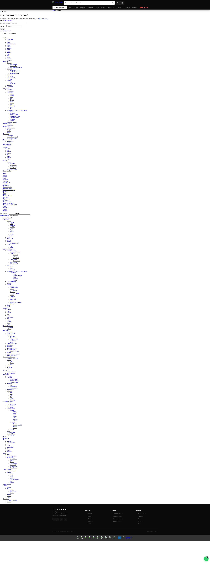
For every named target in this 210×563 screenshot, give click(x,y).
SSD (11, 79)
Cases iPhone (10, 91)
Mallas (8, 454)
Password (3, 26)
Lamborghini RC (17, 425)
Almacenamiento (11, 77)
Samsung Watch (14, 466)
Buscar (18, 213)
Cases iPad (9, 89)
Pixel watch (13, 465)
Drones (8, 431)
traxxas (15, 428)
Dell (11, 395)
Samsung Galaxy (11, 43)
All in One (12, 83)
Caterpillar (9, 60)
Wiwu (11, 97)
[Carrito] (122, 3)
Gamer (5, 370)
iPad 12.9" (16, 258)
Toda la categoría (7, 218)
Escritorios (12, 292)
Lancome (12, 478)
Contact (5, 184)
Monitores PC (10, 141)
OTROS (9, 284)
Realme (8, 42)
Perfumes (134, 7)
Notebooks (90, 7)
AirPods (103, 7)
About (5, 175)
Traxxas (9, 151)
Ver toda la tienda (117, 521)
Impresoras (9, 74)
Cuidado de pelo (11, 471)
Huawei (9, 312)
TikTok (140, 524)
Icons (4, 193)
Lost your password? (5, 30)
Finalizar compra (7, 188)
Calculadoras (13, 286)
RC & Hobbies (126, 7)
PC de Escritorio (11, 373)
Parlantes (5, 439)
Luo (8, 318)
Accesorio (9, 403)
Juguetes (5, 147)
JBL (11, 98)
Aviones (12, 407)
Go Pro (12, 363)
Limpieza (12, 296)
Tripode (9, 305)
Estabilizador (10, 345)
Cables (8, 265)
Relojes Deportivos (11, 456)
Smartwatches (6, 123)
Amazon (9, 487)
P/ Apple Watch (14, 114)
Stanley (15, 290)
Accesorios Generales (9, 249)
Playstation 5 (13, 166)
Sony (11, 107)
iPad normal (13, 491)
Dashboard (6, 185)
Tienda (69, 7)
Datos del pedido (7, 187)
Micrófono (9, 367)
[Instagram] (57, 519)
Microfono (9, 283)
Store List (5, 207)
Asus (11, 394)
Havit (14, 277)
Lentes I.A (6, 438)
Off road (12, 410)
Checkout (5, 179)
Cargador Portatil (14, 117)
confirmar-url (6, 182)
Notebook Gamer (11, 371)
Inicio (53, 10)
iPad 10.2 (15, 255)
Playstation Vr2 (14, 339)
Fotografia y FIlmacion (9, 357)
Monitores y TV (7, 140)
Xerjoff (12, 482)
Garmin (12, 460)
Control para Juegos (12, 138)
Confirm (5, 181)
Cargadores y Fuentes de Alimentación (17, 110)
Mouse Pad (13, 299)
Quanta (8, 320)
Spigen (11, 303)
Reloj (4, 453)
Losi (14, 417)
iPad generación (11, 128)
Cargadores (13, 272)
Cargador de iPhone (15, 116)
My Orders (6, 200)
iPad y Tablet (6, 126)
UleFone (9, 58)
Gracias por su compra (9, 190)
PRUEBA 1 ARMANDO (10, 204)
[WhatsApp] (65, 519)
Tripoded (9, 369)
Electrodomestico (7, 144)
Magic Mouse (13, 262)
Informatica (6, 374)
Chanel (12, 473)
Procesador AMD (14, 380)
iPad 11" (15, 256)
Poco (8, 55)
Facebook (140, 518)
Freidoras (9, 329)
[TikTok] (61, 519)
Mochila (12, 298)
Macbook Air (13, 64)
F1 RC (8, 156)
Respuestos (13, 404)
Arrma (8, 148)
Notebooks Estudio (15, 70)
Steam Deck (13, 168)
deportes (12, 289)
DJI (11, 361)
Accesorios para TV (12, 122)
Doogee (12, 222)
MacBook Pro (13, 388)
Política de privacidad (8, 203)
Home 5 (5, 191)
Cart (4, 178)
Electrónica (6, 134)
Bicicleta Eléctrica (14, 351)
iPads (97, 7)
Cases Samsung (14, 287)
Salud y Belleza (7, 171)
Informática (6, 61)
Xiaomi (8, 40)
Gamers (5, 160)
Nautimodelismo (11, 434)
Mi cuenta (5, 197)
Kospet (12, 462)
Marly (11, 481)
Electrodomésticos (8, 326)
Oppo (8, 54)
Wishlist (5, 210)
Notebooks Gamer (14, 73)
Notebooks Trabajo (15, 72)
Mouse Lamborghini (12, 348)
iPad (8, 488)
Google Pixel (10, 235)
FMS (8, 154)
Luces (8, 366)
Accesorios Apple (11, 250)
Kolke (11, 101)
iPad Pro (9, 131)
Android (9, 221)
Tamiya (15, 426)
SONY (8, 450)
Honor (8, 51)
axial (8, 150)
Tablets (8, 132)
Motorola (9, 48)
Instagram (140, 521)
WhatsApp (140, 516)
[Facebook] (54, 519)
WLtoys (9, 153)
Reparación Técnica (117, 518)
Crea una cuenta (8, 20)
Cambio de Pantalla (118, 513)
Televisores (9, 142)
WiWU (8, 306)
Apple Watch (110, 7)
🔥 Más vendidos (144, 7)
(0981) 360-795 (141, 513)
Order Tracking (7, 201)
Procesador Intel (14, 382)
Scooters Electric (11, 349)
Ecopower (9, 441)
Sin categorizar (7, 484)
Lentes (5, 437)
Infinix (8, 49)
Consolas (118, 7)
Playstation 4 (13, 165)
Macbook (9, 63)
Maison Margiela (14, 479)
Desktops (9, 80)
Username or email (5, 23)
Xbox (11, 342)
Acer (11, 392)
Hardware (9, 377)
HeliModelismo (11, 432)
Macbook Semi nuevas (16, 67)
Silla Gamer (16, 293)
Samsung (12, 106)
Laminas (12, 295)
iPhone (11, 111)
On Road (12, 422)
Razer (11, 104)
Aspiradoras (10, 327)
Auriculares (10, 92)
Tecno (8, 57)
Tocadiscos (9, 451)
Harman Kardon (11, 442)
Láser (11, 76)
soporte (12, 300)
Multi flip (12, 227)
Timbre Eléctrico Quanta (13, 354)
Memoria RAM (14, 379)
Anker (11, 266)
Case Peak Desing (11, 281)
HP (11, 397)
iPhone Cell (10, 39)
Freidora (9, 145)
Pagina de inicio (43, 18)
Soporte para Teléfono (15, 302)
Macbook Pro (13, 66)
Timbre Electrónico (11, 355)
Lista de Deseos (7, 196)
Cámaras (9, 360)
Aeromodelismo (11, 405)
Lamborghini (10, 317)
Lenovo (12, 103)
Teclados (9, 352)
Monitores (9, 85)
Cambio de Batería (117, 516)
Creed (11, 475)
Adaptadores (10, 86)
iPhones (76, 7)
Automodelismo (11, 408)
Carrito (5, 176)
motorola (9, 240)
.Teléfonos (6, 38)
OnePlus (9, 46)
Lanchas (9, 157)
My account (6, 198)
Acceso (2, 29)
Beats (11, 108)
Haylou (12, 100)
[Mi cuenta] (118, 3)
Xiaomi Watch (13, 468)
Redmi (8, 45)
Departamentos (60, 7)
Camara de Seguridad (12, 137)
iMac (11, 82)
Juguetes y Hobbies (8, 401)
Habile (8, 159)
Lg (7, 448)
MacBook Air (13, 386)
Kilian (11, 476)
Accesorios (6, 88)
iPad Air (9, 129)
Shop (4, 206)
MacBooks (82, 7)
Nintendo (12, 163)
